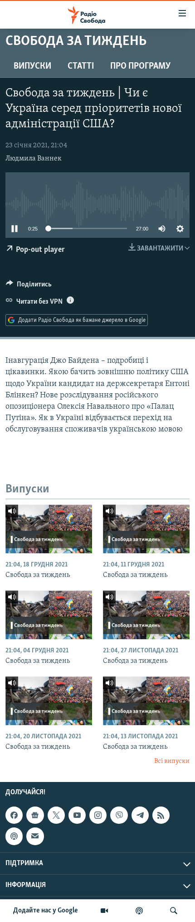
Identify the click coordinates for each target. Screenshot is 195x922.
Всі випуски (172, 761)
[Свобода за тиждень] (48, 529)
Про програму (140, 66)
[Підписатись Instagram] (98, 815)
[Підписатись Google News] (35, 815)
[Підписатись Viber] (118, 815)
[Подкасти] (139, 910)
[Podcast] (14, 836)
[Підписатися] (35, 836)
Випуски (32, 66)
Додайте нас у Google (45, 910)
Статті (81, 66)
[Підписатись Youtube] (77, 815)
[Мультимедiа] (104, 910)
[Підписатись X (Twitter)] (56, 815)
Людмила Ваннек (33, 158)
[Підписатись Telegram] (140, 815)
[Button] (29, 286)
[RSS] (161, 815)
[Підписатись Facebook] (14, 815)
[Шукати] (173, 910)
